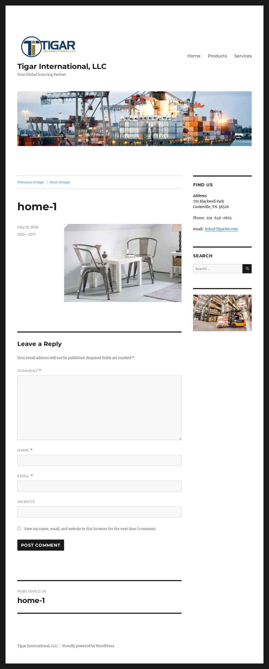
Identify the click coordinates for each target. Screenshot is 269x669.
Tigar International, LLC (62, 66)
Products (217, 55)
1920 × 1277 (26, 234)
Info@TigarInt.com (221, 229)
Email (25, 476)
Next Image (60, 182)
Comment (29, 371)
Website (26, 502)
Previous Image (30, 182)
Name (25, 450)
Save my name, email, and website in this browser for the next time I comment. (90, 529)
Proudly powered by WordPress (88, 646)
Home (193, 55)
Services (243, 55)
